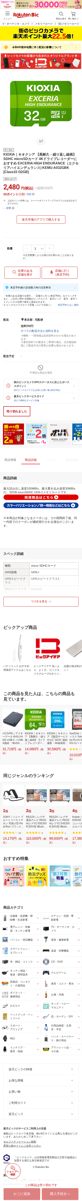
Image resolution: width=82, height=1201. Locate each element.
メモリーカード (44, 23)
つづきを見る (39, 601)
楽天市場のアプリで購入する (41, 219)
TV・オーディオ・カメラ (15, 23)
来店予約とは (65, 305)
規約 (76, 305)
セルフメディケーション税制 (19, 1141)
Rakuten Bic (26, 16)
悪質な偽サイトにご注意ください (22, 1145)
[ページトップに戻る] (76, 1187)
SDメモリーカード (68, 23)
